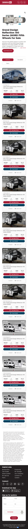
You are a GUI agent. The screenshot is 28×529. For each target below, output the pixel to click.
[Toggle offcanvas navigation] (24, 2)
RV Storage (18, 471)
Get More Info (8, 50)
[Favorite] (24, 82)
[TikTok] (11, 484)
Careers (17, 477)
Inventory (8, 59)
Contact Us (18, 475)
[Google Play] (15, 490)
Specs (7, 63)
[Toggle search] (21, 2)
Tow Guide (5, 471)
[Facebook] (3, 484)
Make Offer (15, 94)
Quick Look (18, 100)
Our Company (19, 473)
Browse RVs (5, 469)
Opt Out (15, 525)
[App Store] (6, 490)
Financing (18, 469)
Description (20, 59)
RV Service (5, 475)
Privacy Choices (13, 527)
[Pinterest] (22, 484)
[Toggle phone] (18, 2)
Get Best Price (15, 130)
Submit (14, 518)
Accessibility (21, 525)
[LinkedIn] (18, 484)
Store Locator (6, 473)
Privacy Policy (9, 525)
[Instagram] (7, 484)
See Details (15, 97)
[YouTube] (15, 484)
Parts (3, 477)
